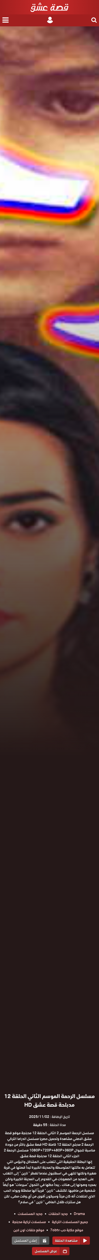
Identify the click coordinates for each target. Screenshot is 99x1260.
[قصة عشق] (49, 7)
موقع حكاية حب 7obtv (66, 1230)
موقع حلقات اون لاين (28, 1230)
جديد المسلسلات (30, 1214)
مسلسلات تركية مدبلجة (29, 1222)
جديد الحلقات (58, 1214)
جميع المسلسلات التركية (70, 1222)
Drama (79, 1214)
